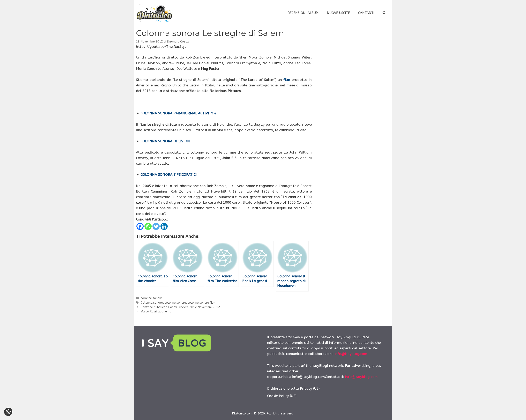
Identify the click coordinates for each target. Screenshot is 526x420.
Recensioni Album (303, 13)
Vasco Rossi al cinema (156, 311)
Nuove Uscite (338, 13)
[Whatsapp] (148, 226)
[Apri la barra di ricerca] (384, 13)
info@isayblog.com (351, 354)
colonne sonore (151, 298)
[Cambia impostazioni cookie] (8, 412)
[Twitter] (156, 226)
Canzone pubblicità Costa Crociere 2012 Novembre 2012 (180, 307)
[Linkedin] (164, 226)
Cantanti (366, 13)
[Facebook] (140, 226)
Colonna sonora (152, 302)
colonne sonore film (202, 302)
